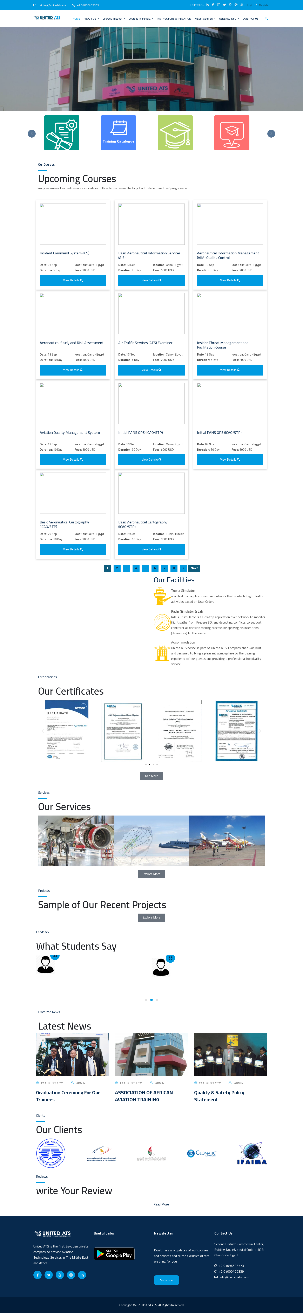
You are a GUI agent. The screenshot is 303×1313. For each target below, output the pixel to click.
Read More (161, 1204)
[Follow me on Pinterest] (230, 5)
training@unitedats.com (52, 5)
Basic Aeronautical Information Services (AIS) (149, 255)
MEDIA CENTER (204, 18)
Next (194, 568)
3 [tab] (157, 1000)
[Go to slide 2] (149, 764)
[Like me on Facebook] (212, 5)
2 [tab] (151, 1000)
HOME (76, 18)
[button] (42, 731)
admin (81, 1083)
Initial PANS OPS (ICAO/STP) (140, 432)
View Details (71, 280)
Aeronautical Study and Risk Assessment (71, 342)
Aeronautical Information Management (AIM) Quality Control (228, 255)
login (250, 5)
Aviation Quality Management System (70, 432)
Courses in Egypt (112, 18)
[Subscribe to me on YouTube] (241, 5)
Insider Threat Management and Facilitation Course (222, 345)
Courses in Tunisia (139, 18)
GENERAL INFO (227, 18)
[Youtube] (60, 1275)
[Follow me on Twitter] (224, 5)
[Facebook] (37, 1275)
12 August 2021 (52, 1083)
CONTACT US (250, 18)
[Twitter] (49, 1275)
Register (264, 5)
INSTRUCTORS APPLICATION (174, 18)
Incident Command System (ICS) (64, 253)
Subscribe (166, 1280)
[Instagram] (71, 1275)
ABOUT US (90, 18)
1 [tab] (146, 1000)
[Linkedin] (82, 1275)
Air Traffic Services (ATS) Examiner (145, 342)
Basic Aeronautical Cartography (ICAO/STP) (64, 524)
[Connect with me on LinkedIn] (207, 5)
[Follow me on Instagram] (218, 5)
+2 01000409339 (88, 5)
